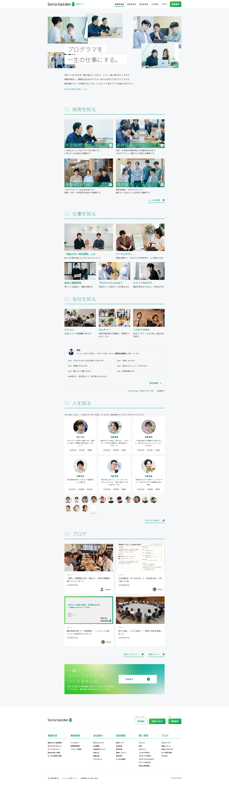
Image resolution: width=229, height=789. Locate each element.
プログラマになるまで (146, 759)
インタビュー (75, 743)
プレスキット (97, 759)
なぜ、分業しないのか (126, 360)
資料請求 (141, 721)
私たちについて (98, 743)
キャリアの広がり (145, 762)
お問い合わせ (157, 721)
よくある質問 (120, 759)
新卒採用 (119, 749)
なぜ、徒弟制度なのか (126, 371)
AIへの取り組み (166, 752)
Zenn (163, 756)
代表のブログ (166, 749)
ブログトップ (166, 743)
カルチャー (142, 749)
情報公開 (96, 756)
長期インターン (121, 752)
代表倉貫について (99, 749)
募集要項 (129, 679)
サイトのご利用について (70, 778)
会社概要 (160, 391)
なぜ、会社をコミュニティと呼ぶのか (132, 366)
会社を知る (143, 4)
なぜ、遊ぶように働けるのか (79, 371)
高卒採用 (119, 756)
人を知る (155, 4)
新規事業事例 (75, 746)
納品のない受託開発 (55, 743)
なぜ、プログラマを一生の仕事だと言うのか (86, 360)
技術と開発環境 (144, 766)
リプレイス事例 (75, 749)
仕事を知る (131, 4)
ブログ (164, 4)
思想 (140, 746)
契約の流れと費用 (54, 752)
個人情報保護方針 (53, 778)
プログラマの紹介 (145, 756)
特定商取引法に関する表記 (89, 778)
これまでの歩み (144, 752)
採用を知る (119, 4)
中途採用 (119, 746)
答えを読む (154, 383)
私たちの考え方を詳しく (74, 89)
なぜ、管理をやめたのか (78, 366)
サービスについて (54, 749)
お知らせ (96, 752)
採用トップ (120, 743)
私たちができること (55, 746)
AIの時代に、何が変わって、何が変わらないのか (87, 376)
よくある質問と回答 (55, 756)
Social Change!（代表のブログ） (139, 391)
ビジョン (142, 743)
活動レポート (166, 746)
